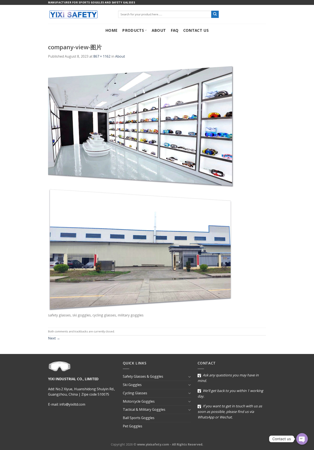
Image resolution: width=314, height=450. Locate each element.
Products (133, 30)
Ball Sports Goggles (138, 417)
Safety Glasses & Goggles (143, 376)
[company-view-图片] (140, 188)
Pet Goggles (132, 426)
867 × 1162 (101, 56)
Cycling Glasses (135, 393)
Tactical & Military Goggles (144, 409)
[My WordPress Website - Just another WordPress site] (80, 14)
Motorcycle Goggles (139, 401)
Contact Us (196, 30)
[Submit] (215, 14)
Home (111, 30)
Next (54, 338)
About (159, 30)
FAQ (175, 30)
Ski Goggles (132, 384)
